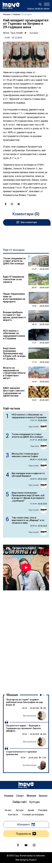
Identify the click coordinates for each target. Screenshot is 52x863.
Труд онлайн (16, 33)
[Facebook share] (5, 204)
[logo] (11, 5)
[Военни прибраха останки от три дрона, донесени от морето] (38, 316)
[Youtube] (26, 845)
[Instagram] (34, 845)
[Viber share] (12, 204)
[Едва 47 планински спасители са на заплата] (38, 279)
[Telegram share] (18, 204)
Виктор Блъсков (29, 716)
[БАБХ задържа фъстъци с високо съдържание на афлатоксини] (38, 392)
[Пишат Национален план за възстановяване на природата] (38, 298)
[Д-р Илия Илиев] (41, 765)
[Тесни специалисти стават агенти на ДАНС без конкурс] (38, 261)
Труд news (34, 446)
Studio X (33, 860)
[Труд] (26, 785)
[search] (40, 4)
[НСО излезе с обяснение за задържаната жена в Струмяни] (38, 335)
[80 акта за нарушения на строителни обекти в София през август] (38, 372)
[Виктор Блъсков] (41, 715)
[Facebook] (17, 845)
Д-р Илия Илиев (29, 765)
